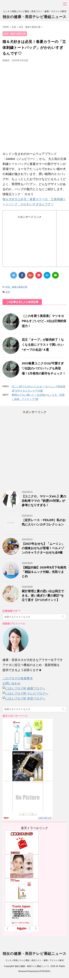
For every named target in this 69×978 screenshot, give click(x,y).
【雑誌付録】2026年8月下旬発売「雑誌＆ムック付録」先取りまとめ (44, 572)
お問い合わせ (12, 683)
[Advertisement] (34, 108)
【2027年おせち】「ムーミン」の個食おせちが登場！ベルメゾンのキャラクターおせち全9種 (43, 548)
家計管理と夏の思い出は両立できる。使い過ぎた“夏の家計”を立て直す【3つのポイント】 (43, 595)
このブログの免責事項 (18, 678)
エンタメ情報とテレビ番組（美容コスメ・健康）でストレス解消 (34, 960)
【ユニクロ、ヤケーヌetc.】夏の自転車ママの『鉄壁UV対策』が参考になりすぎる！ (44, 501)
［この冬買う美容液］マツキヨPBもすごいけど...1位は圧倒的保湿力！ (44, 321)
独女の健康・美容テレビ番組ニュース (34, 17)
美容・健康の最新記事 (16, 287)
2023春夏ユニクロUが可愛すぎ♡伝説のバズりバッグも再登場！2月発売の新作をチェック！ (44, 368)
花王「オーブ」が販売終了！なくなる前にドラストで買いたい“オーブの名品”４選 (43, 344)
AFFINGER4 (44, 971)
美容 (8, 292)
